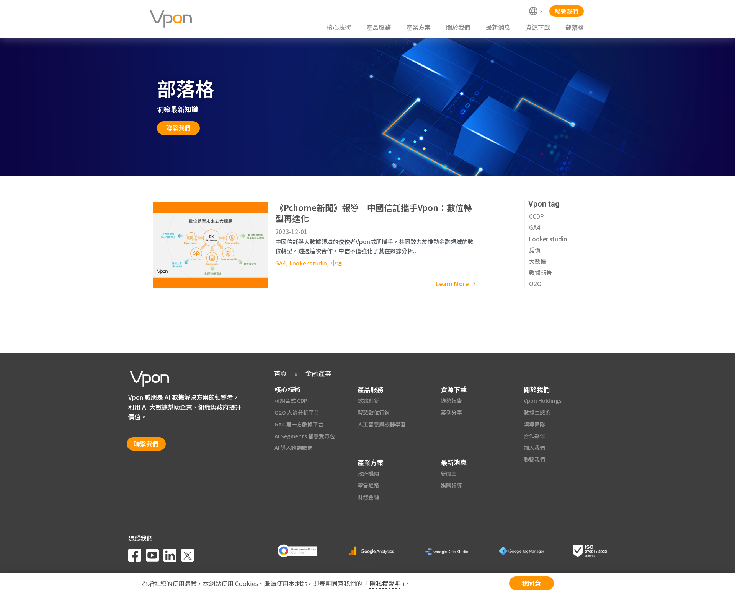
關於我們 (458, 27)
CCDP (536, 216)
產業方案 (418, 27)
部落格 (574, 27)
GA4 (280, 263)
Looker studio (308, 263)
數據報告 (540, 273)
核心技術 (339, 27)
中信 (336, 263)
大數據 (537, 261)
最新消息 (498, 27)
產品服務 (378, 27)
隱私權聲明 (385, 583)
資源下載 (538, 27)
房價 (535, 250)
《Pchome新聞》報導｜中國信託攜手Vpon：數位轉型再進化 (373, 212)
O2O (535, 284)
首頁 (280, 373)
